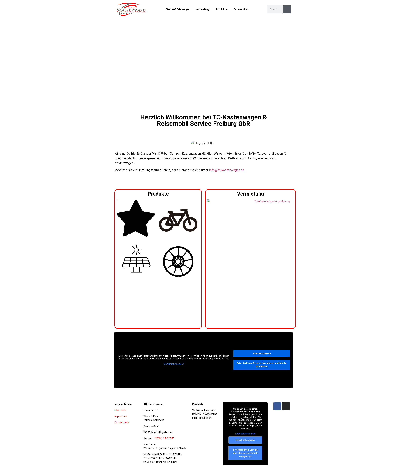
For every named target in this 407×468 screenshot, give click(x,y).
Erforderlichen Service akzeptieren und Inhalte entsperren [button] (261, 365)
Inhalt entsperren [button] (261, 353)
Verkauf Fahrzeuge (177, 9)
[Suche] (287, 9)
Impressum (120, 416)
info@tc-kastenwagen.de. (227, 170)
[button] (117, 60)
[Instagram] (286, 406)
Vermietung (203, 9)
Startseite (120, 410)
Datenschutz (121, 422)
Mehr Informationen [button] (174, 364)
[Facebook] (277, 406)
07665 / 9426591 (164, 438)
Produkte (221, 9)
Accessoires (241, 9)
